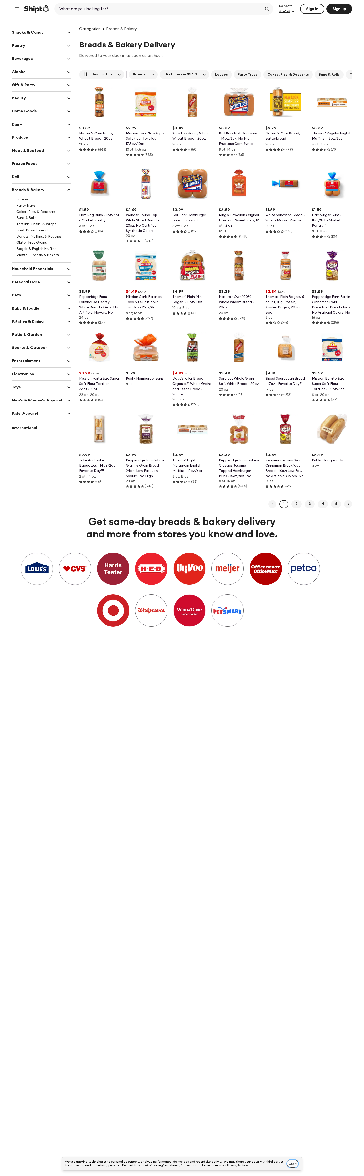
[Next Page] (348, 504)
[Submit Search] (267, 9)
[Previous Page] (272, 504)
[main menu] (17, 9)
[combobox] (158, 8)
